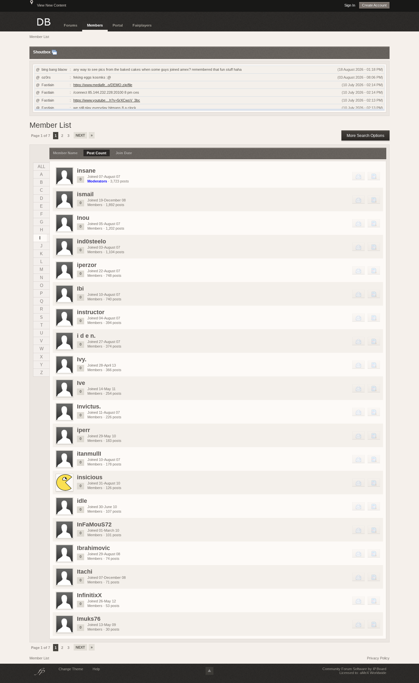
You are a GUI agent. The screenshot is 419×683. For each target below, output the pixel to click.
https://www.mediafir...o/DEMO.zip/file (102, 85)
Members (95, 25)
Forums (70, 25)
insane (86, 170)
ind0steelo (91, 241)
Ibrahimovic (93, 548)
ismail (85, 194)
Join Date (124, 153)
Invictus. (89, 406)
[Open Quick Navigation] (31, 5)
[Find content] (374, 176)
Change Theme (71, 669)
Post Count (96, 153)
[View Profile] (64, 176)
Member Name (65, 153)
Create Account (374, 5)
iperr (83, 430)
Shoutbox (42, 52)
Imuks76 (88, 619)
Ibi (80, 288)
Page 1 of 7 (40, 136)
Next (80, 135)
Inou (83, 218)
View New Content (51, 5)
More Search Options (365, 135)
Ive (81, 383)
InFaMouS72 (94, 524)
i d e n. (86, 335)
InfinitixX (89, 595)
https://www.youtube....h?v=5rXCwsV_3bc (106, 100)
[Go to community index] (44, 21)
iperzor (87, 265)
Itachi (84, 571)
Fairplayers (142, 25)
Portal (118, 25)
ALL (41, 166)
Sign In (349, 5)
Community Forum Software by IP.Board (354, 669)
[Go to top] (209, 671)
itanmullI (89, 453)
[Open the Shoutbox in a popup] (54, 52)
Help (96, 669)
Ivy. (81, 359)
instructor (90, 312)
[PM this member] (358, 176)
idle (82, 501)
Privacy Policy (378, 658)
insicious (89, 477)
